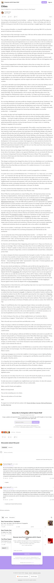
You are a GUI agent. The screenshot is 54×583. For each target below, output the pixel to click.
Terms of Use (33, 557)
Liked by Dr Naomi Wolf (9, 465)
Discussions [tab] (12, 517)
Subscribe (44, 2)
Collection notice (37, 573)
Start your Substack (23, 576)
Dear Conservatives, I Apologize (10, 521)
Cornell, (22, 292)
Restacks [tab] (10, 447)
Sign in (50, 2)
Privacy (26, 573)
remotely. (47, 198)
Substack (20, 580)
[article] (27, 524)
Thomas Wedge (7, 464)
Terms (30, 573)
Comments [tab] (4, 447)
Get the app (34, 576)
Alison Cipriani (6, 487)
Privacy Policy (37, 558)
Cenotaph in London (16, 215)
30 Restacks (18, 432)
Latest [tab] (6, 517)
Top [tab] (3, 517)
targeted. (3, 218)
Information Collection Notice (26, 558)
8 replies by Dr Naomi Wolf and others (13, 504)
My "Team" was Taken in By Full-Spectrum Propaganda (14, 523)
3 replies (7, 482)
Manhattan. (28, 216)
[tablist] (7, 447)
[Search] (51, 517)
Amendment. (16, 272)
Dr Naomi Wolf (7, 12)
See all (4, 548)
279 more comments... (5, 510)
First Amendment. (33, 281)
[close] (40, 531)
